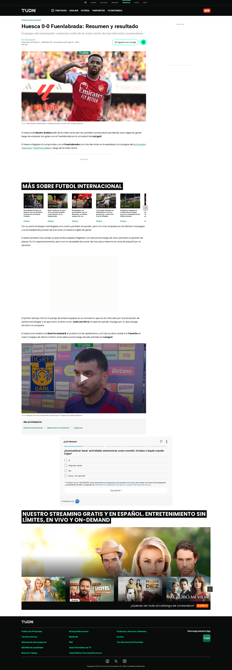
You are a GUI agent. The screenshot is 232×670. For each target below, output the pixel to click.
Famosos (115, 2)
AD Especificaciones (78, 631)
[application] (83, 86)
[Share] (143, 42)
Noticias (103, 2)
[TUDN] (28, 10)
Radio (137, 2)
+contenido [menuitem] (114, 10)
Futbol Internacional (31, 20)
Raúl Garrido (30, 40)
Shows (93, 2)
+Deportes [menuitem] (98, 10)
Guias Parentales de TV (80, 648)
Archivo (120, 637)
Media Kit (73, 637)
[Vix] (207, 11)
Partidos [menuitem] (61, 10)
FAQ (71, 642)
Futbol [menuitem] (85, 10)
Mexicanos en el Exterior (58, 428)
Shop (145, 2)
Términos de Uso (29, 637)
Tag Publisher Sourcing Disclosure (85, 653)
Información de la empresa (33, 642)
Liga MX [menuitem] (73, 10)
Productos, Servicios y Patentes (131, 631)
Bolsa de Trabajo (29, 653)
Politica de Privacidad (31, 631)
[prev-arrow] (19, 589)
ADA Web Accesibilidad (32, 648)
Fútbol (27, 221)
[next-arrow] (145, 208)
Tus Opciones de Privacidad (130, 642)
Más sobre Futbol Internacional (72, 186)
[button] (84, 86)
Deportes (78, 428)
